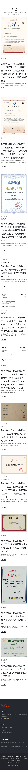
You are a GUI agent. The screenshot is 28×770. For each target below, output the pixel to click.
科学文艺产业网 (22, 756)
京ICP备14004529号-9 (13, 762)
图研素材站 (15, 756)
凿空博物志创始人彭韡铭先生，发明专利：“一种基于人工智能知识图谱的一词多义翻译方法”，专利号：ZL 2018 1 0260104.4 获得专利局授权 (14, 151)
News (3, 59)
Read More (3, 91)
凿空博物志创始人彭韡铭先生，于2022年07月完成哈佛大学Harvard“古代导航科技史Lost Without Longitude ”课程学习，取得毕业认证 (14, 324)
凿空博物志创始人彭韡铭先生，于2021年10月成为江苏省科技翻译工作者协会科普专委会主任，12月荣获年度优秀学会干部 (14, 490)
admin (4, 58)
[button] (5, 718)
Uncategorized (5, 262)
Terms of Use (18, 765)
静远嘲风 (10, 756)
